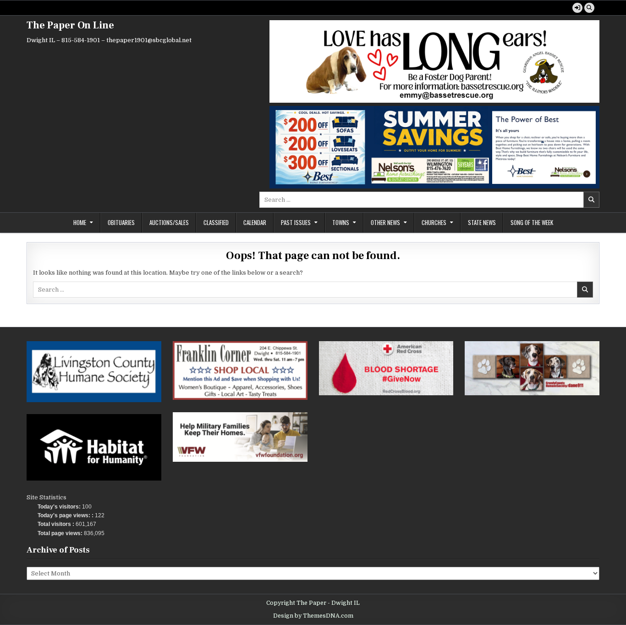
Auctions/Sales (169, 222)
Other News (385, 222)
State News (482, 222)
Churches (434, 222)
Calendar (254, 222)
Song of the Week (532, 222)
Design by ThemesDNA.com (313, 616)
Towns (340, 222)
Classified (216, 222)
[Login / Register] (577, 8)
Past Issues (296, 222)
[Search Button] (589, 8)
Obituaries (121, 222)
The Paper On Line (70, 25)
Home (79, 222)
